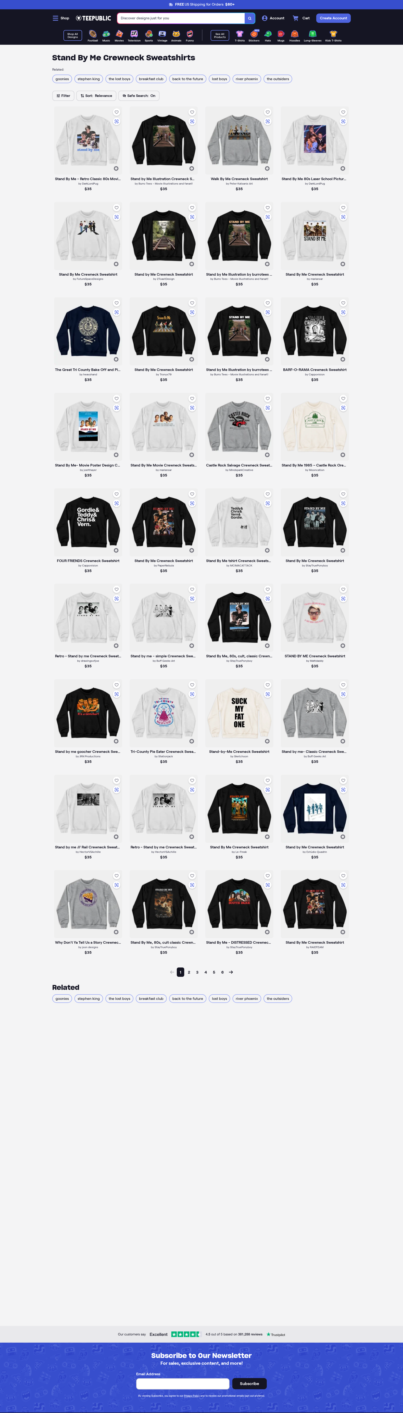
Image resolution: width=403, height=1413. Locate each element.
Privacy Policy (192, 1395)
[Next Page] (231, 972)
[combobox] (181, 18)
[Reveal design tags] (116, 168)
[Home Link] (93, 18)
